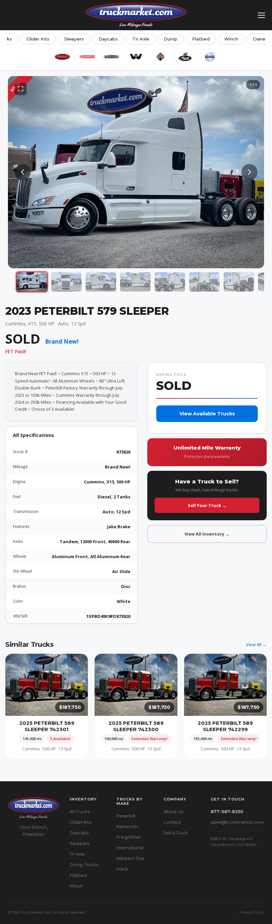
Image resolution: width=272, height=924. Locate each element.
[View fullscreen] (21, 89)
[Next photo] (249, 172)
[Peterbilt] (62, 56)
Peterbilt (125, 815)
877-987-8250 (227, 811)
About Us (173, 811)
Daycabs (108, 39)
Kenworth (127, 826)
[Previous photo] (23, 172)
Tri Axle (140, 39)
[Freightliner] (111, 56)
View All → (256, 644)
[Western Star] (136, 56)
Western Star (130, 858)
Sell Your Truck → (207, 505)
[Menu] (261, 15)
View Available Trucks (207, 414)
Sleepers (74, 39)
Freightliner (128, 837)
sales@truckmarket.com (237, 822)
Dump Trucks (84, 864)
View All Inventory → (207, 534)
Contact (172, 822)
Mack (122, 869)
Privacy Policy (251, 912)
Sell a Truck (176, 832)
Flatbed (201, 39)
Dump (170, 39)
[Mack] (185, 56)
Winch (231, 39)
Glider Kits (38, 39)
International (130, 847)
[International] (160, 56)
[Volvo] (209, 56)
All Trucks (80, 811)
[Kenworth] (87, 56)
